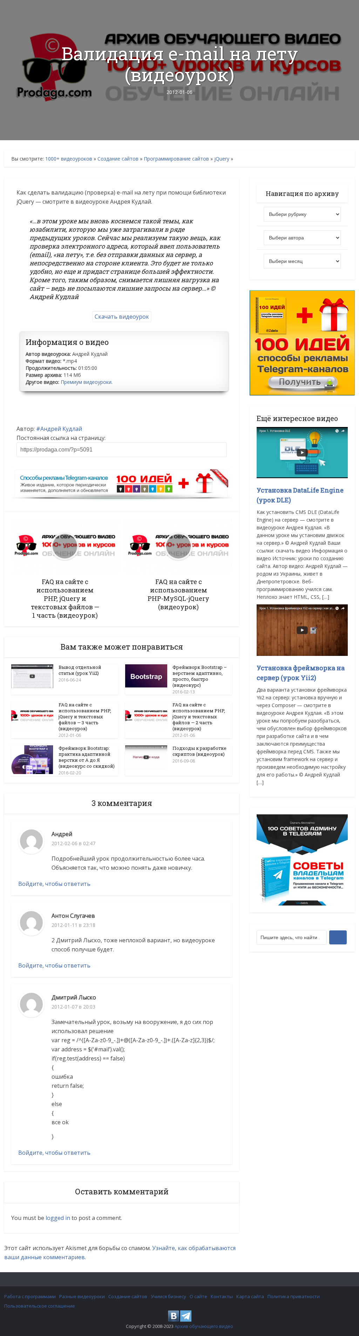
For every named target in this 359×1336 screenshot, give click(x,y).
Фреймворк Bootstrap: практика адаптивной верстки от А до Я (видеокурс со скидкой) (87, 757)
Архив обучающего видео (204, 1326)
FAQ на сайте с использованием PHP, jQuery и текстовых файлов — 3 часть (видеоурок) (85, 716)
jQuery (221, 158)
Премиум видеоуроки (86, 382)
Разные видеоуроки (82, 1296)
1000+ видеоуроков (68, 158)
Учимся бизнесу (168, 1296)
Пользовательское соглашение (39, 1306)
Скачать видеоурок (122, 316)
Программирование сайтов (176, 158)
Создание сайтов (117, 158)
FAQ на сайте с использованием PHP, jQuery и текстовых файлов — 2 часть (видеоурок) (198, 716)
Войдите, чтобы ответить (54, 884)
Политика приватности (293, 1296)
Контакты (222, 1296)
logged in (58, 1218)
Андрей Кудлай (61, 429)
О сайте (198, 1296)
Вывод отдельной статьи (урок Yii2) (80, 670)
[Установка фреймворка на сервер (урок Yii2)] (302, 629)
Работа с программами (30, 1296)
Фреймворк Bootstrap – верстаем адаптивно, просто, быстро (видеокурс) (199, 676)
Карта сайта (250, 1296)
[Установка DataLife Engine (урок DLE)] (302, 452)
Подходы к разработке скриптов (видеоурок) (199, 751)
